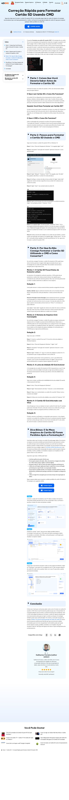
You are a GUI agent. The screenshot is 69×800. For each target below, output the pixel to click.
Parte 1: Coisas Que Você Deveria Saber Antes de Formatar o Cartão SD (14, 47)
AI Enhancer (38, 2)
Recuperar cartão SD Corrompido (11, 79)
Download (57, 3)
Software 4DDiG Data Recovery (54, 447)
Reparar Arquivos (29, 2)
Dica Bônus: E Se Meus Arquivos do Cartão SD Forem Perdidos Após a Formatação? (14, 64)
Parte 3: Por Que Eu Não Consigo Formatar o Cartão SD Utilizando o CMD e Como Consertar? (14, 57)
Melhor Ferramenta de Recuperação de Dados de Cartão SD (46, 619)
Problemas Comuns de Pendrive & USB (12, 75)
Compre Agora (47, 485)
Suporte (51, 2)
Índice (6, 42)
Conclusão (8, 68)
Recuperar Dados (19, 2)
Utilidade (45, 2)
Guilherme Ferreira (17, 31)
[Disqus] (34, 701)
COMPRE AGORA (35, 26)
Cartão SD (56, 31)
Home (4, 750)
